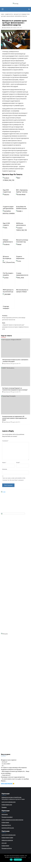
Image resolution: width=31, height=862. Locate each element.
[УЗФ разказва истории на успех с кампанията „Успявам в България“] (15, 348)
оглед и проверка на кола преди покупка (12, 819)
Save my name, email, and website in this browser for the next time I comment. (14, 479)
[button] (2, 9)
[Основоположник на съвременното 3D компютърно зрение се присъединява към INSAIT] (15, 404)
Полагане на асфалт (7, 817)
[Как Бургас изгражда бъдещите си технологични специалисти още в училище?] (15, 376)
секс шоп (4, 843)
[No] (29, 858)
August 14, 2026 (15, 392)
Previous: (13, 318)
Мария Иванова (7, 27)
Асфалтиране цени (7, 804)
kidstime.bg (5, 814)
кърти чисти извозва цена (8, 802)
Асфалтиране (5, 822)
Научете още (17, 859)
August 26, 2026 (15, 363)
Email (18, 462)
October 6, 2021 (16, 27)
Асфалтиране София (7, 837)
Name (4, 462)
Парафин (4, 807)
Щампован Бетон (6, 825)
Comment (5, 440)
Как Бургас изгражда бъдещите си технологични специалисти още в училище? (15, 389)
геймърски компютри (7, 840)
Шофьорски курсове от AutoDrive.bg (11, 797)
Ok (11, 859)
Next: (15, 326)
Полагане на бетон (7, 848)
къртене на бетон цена (8, 828)
